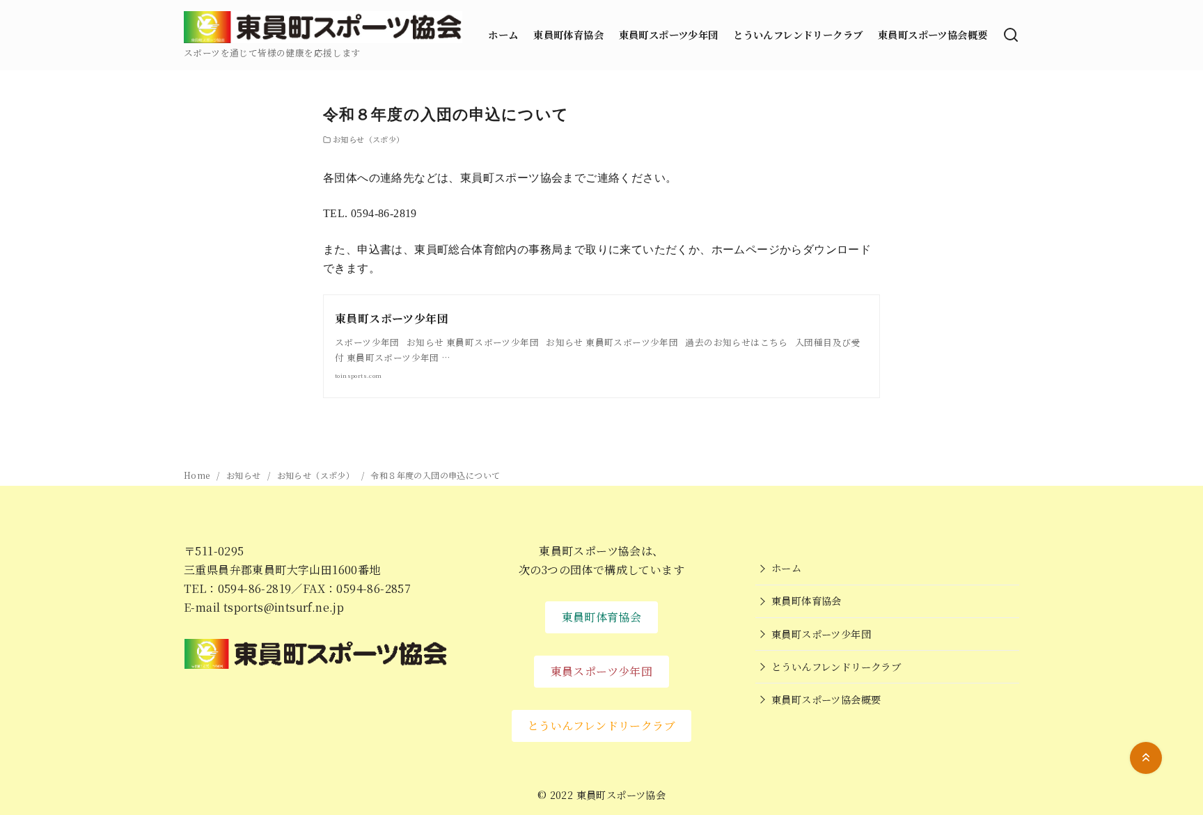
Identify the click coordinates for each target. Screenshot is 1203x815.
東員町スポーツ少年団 (668, 34)
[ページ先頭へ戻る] (1146, 758)
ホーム (503, 34)
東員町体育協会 (568, 34)
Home (198, 475)
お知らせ (244, 475)
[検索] (1010, 35)
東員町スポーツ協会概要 (932, 34)
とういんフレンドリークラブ (798, 34)
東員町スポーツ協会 (621, 794)
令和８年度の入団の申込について (435, 475)
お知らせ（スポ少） (368, 139)
